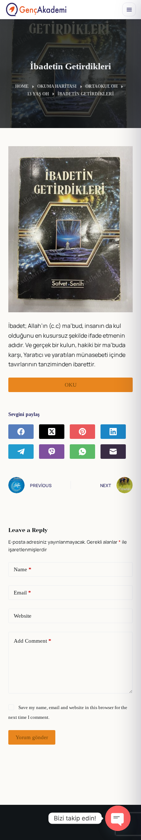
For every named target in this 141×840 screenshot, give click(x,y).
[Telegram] (21, 451)
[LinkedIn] (113, 431)
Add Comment (32, 641)
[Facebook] (21, 431)
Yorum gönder (32, 737)
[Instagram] (62, 824)
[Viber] (51, 451)
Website (22, 616)
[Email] (113, 451)
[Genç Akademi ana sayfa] (36, 9)
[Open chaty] (118, 818)
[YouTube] (78, 824)
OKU (71, 385)
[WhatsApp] (82, 451)
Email (22, 593)
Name (22, 569)
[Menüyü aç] (129, 9)
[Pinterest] (82, 431)
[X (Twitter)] (51, 431)
